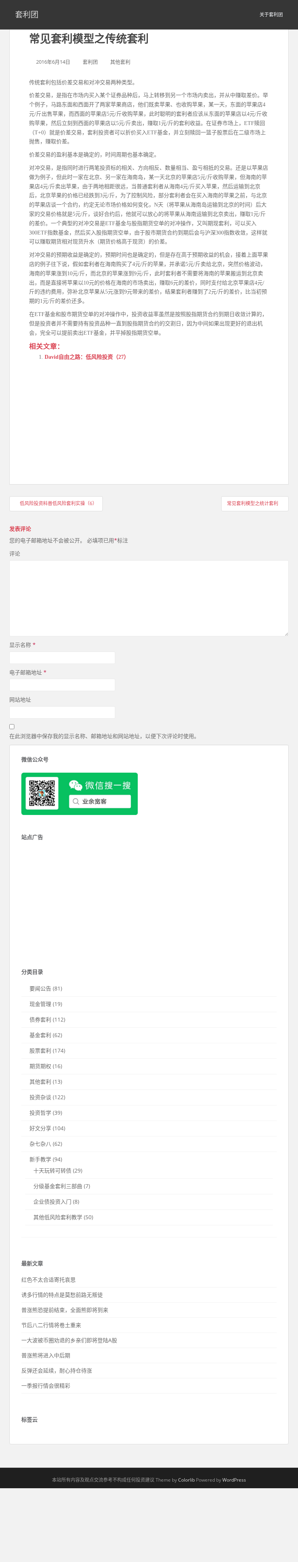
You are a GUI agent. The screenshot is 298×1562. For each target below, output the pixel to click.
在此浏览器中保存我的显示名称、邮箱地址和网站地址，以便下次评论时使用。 (104, 736)
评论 (14, 553)
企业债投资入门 (52, 1201)
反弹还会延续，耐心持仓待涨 (56, 1370)
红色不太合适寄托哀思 (48, 1279)
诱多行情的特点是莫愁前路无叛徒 (62, 1294)
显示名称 (22, 644)
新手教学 (40, 1159)
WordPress (234, 1480)
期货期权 (40, 1066)
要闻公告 (40, 988)
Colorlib (186, 1480)
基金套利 (40, 1035)
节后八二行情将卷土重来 (51, 1325)
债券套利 (40, 1019)
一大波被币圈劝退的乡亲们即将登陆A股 (69, 1340)
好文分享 (40, 1128)
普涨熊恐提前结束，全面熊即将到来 (64, 1310)
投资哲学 (40, 1112)
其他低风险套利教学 (57, 1217)
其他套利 (120, 61)
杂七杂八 (40, 1143)
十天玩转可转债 (52, 1170)
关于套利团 (271, 14)
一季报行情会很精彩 (45, 1385)
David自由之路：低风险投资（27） (87, 357)
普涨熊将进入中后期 (45, 1355)
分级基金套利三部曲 (57, 1186)
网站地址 (20, 699)
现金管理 (40, 1004)
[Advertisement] (87, 415)
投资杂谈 (40, 1097)
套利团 (26, 14)
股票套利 (40, 1050)
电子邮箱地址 (28, 672)
